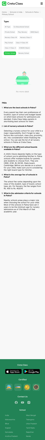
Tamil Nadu (30, 428)
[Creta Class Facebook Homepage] (16, 402)
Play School (9, 43)
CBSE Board (34, 32)
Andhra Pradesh (11, 436)
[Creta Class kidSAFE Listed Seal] (17, 387)
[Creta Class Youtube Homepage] (22, 402)
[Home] (12, 3)
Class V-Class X (10, 48)
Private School (10, 32)
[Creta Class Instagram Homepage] (29, 402)
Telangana (30, 420)
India (7, 415)
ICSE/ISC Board (24, 48)
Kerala (28, 436)
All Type (7, 27)
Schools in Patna (32, 12)
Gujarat (8, 428)
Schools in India (16, 12)
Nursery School (23, 53)
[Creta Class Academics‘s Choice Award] (36, 387)
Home (4, 12)
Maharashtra (10, 420)
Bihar (7, 424)
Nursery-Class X (26, 37)
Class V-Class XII (22, 43)
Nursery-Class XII (11, 37)
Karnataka (9, 432)
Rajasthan (30, 432)
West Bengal (31, 415)
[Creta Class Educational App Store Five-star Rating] (8, 387)
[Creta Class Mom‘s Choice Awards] (27, 387)
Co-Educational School (21, 27)
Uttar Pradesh (31, 424)
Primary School (8, 14)
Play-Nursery (22, 32)
